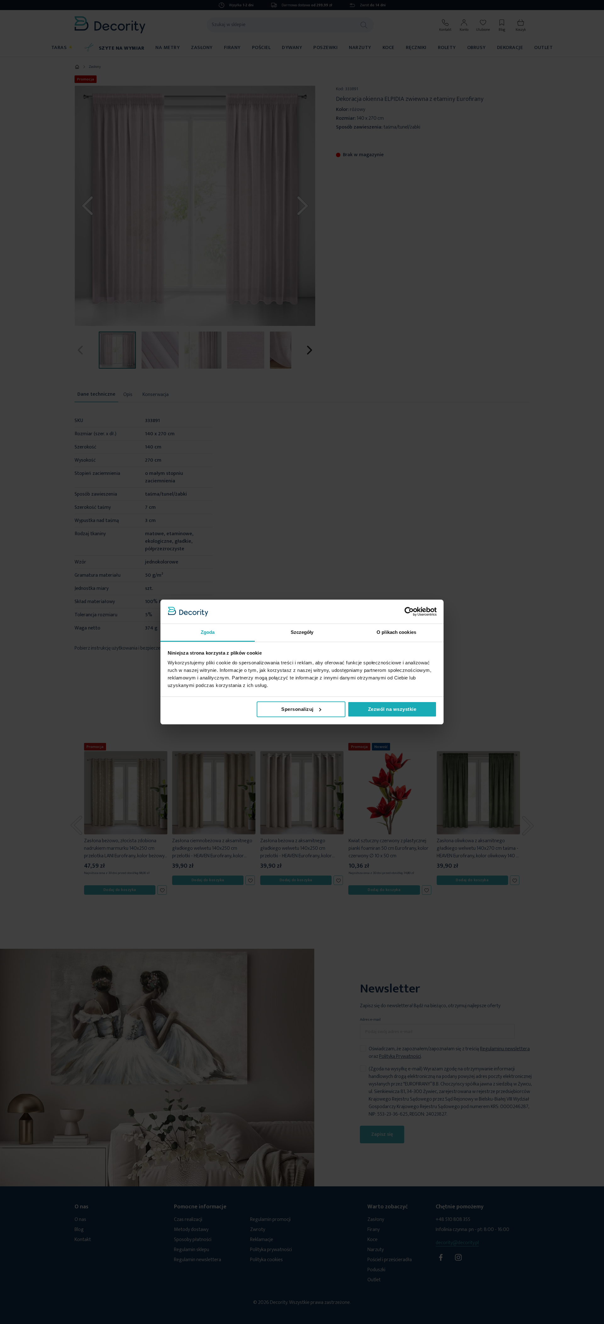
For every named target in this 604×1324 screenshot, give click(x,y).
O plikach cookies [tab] (396, 632)
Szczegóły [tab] (302, 632)
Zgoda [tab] (208, 632)
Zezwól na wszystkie (392, 709)
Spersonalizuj (297, 709)
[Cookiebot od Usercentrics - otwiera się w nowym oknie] (409, 611)
